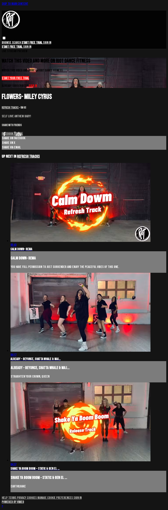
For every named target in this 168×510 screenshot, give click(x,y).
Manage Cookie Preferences (55, 498)
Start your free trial (15, 78)
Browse (7, 43)
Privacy (22, 498)
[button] (4, 38)
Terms (12, 498)
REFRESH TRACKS (10, 107)
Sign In (27, 47)
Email (19, 134)
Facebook (8, 134)
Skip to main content (15, 4)
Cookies (32, 498)
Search (17, 43)
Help (5, 498)
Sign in (47, 43)
